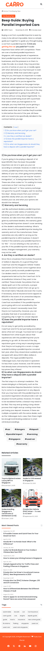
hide (15, 127)
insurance (21, 619)
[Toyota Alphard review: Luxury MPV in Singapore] (11, 467)
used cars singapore (20, 627)
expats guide (32, 616)
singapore (15, 439)
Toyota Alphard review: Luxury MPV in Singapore (11, 480)
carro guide (7, 616)
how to (12, 619)
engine (22, 616)
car (8, 429)
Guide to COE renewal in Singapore (32, 479)
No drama (6, 623)
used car (31, 439)
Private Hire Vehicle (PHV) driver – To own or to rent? (32, 511)
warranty (22, 444)
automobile (7, 612)
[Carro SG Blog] (15, 4)
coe (15, 616)
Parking (15, 623)
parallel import (15, 434)
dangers (20, 429)
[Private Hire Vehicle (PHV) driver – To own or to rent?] (32, 498)
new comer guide (34, 619)
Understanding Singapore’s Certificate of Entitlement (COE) (9, 512)
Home (5, 11)
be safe (16, 612)
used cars (6, 627)
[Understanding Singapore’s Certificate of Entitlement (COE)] (11, 498)
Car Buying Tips (14, 11)
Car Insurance (33, 612)
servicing (33, 434)
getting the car (8, 46)
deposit (34, 429)
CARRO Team (8, 30)
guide (5, 619)
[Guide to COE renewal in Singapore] (32, 467)
